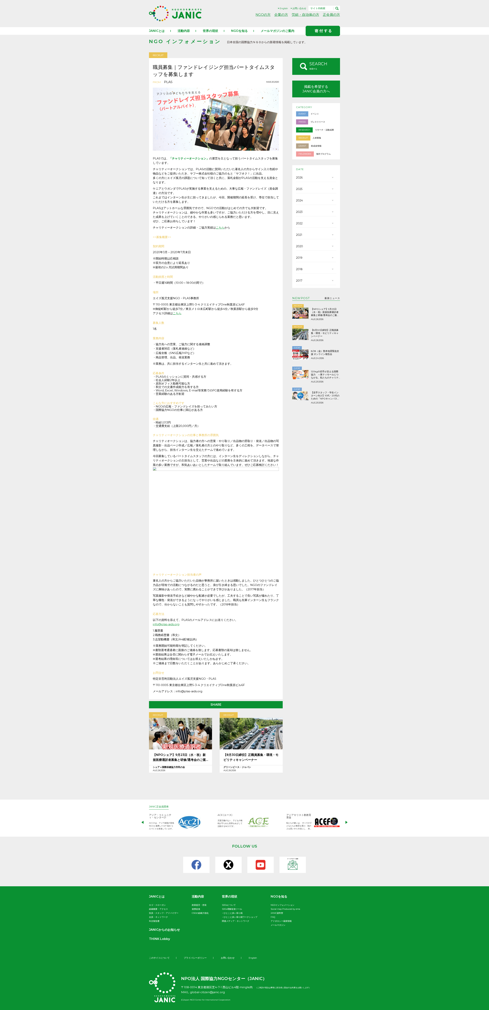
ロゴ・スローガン (157, 905)
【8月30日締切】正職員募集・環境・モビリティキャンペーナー (251, 757)
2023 (299, 212)
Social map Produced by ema (285, 909)
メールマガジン (278, 925)
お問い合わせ (299, 8)
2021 (299, 235)
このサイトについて (159, 957)
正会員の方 (331, 15)
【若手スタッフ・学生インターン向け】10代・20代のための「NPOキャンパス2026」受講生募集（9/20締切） (325, 395)
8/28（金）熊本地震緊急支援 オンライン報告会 (325, 353)
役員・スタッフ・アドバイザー (163, 913)
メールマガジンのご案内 (277, 31)
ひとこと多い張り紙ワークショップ (240, 917)
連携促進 (196, 909)
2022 (299, 223)
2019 (299, 257)
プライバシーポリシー (195, 957)
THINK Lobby (159, 939)
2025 (299, 189)
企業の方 (281, 15)
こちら (220, 227)
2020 (299, 246)
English (284, 8)
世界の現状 (210, 31)
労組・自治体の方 (305, 15)
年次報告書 (154, 921)
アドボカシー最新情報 (281, 921)
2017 (299, 280)
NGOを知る (239, 31)
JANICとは (157, 31)
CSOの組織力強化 (200, 913)
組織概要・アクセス (158, 909)
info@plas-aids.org (166, 624)
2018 (299, 269)
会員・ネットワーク (158, 917)
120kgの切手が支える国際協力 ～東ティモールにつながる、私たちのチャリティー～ (324, 374)
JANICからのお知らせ (164, 930)
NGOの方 (263, 15)
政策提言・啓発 (199, 905)
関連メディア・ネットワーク (235, 921)
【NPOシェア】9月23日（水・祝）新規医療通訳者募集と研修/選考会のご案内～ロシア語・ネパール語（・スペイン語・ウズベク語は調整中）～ (180, 757)
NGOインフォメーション (282, 905)
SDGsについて (229, 905)
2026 (299, 177)
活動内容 (184, 31)
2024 (299, 200)
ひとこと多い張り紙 (233, 913)
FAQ (273, 917)
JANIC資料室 (277, 913)
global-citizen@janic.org (207, 992)
